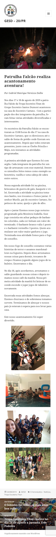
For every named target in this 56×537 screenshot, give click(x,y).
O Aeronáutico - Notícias (40, 492)
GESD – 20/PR (15, 21)
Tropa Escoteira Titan (13, 494)
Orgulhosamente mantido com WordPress (22, 533)
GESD (23, 492)
